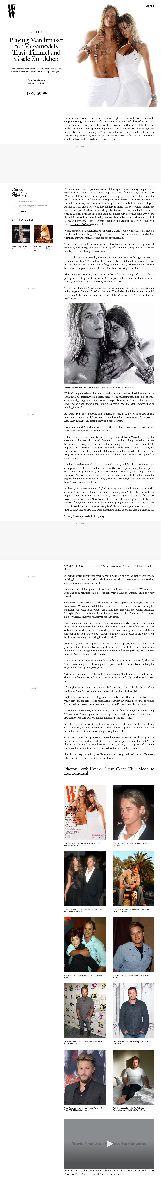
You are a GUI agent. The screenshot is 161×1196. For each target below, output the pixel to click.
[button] (109, 1143)
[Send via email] (45, 93)
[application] (109, 1144)
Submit (22, 211)
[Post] (33, 93)
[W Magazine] (11, 11)
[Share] (28, 93)
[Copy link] (39, 93)
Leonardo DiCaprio (81, 224)
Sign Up (19, 192)
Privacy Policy (29, 207)
